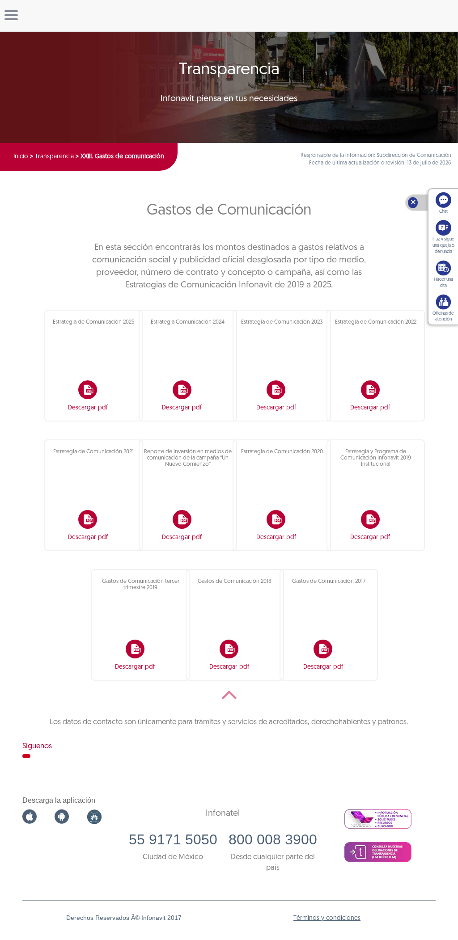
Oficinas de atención (443, 317)
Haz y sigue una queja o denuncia (443, 245)
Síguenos (37, 746)
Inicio (20, 156)
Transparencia (54, 156)
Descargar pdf (88, 408)
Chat (443, 212)
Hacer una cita (443, 283)
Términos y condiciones (326, 918)
